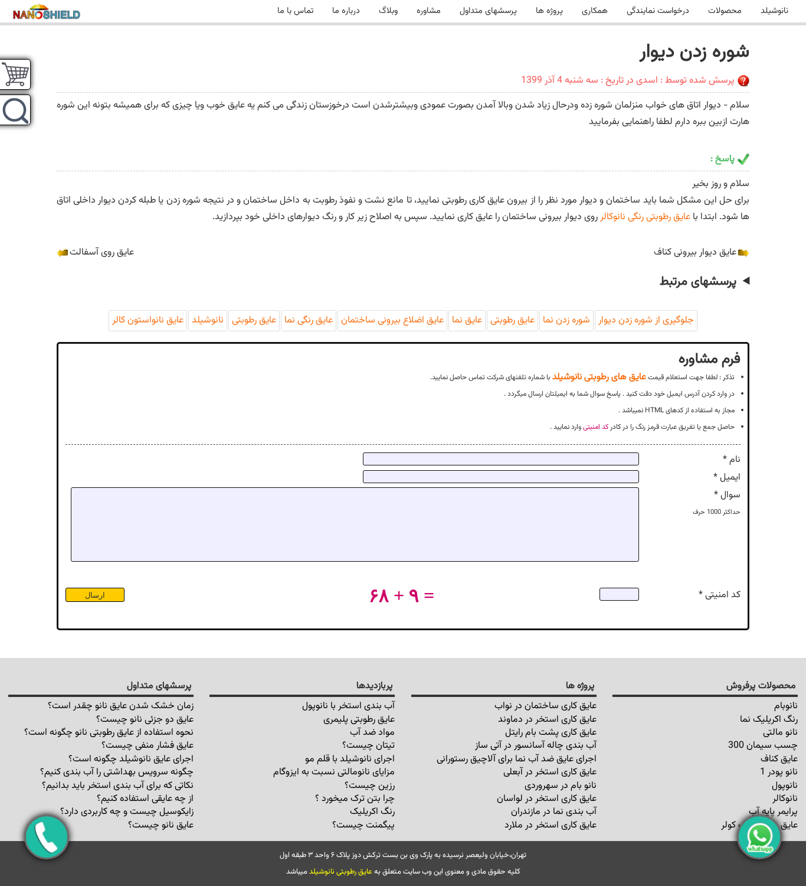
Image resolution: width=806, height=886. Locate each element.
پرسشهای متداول (488, 11)
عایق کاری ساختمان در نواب (545, 706)
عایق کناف (779, 759)
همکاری (595, 11)
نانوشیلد (774, 11)
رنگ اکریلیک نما (769, 719)
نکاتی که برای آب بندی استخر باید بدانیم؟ (118, 785)
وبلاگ (388, 11)
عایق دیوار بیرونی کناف (695, 252)
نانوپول (785, 785)
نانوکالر (785, 798)
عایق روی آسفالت (102, 252)
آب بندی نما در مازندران (554, 811)
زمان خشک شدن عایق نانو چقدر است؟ (121, 706)
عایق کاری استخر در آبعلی (550, 772)
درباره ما (346, 11)
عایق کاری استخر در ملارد (550, 825)
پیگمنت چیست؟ (363, 825)
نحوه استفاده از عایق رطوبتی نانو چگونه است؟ (109, 732)
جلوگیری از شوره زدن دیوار (646, 320)
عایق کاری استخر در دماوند (547, 719)
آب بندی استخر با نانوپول (348, 706)
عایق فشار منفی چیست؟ (147, 745)
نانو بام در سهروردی (561, 785)
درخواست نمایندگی (658, 11)
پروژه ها (549, 11)
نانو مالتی (780, 732)
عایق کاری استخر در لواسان (547, 798)
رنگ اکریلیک (372, 811)
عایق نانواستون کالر (148, 320)
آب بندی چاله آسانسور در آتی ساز (536, 745)
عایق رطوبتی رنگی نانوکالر (645, 217)
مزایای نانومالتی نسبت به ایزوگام (334, 772)
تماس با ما (295, 11)
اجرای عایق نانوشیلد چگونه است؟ (131, 759)
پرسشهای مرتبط (698, 281)
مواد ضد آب (372, 732)
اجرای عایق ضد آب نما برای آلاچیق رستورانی (517, 759)
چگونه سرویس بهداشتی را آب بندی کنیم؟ (117, 772)
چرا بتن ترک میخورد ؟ (355, 798)
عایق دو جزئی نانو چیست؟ (145, 719)
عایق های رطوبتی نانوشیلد (599, 377)
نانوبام (786, 706)
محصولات (725, 11)
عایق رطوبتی (512, 320)
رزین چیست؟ (370, 785)
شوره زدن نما (566, 320)
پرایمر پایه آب (773, 811)
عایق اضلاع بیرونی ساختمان (392, 320)
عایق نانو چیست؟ (161, 825)
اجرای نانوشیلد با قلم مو (350, 759)
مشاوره (429, 11)
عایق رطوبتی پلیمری (359, 719)
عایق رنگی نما (308, 320)
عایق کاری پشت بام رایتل (551, 732)
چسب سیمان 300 (763, 745)
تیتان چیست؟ (368, 745)
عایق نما (467, 320)
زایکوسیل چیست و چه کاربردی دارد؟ (127, 811)
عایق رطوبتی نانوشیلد (340, 872)
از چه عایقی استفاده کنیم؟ (145, 798)
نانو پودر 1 (779, 772)
